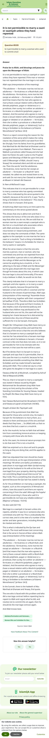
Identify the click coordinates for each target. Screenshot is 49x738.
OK (5, 734)
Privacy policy (24, 717)
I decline (16, 734)
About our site (12, 713)
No (30, 647)
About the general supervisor (31, 713)
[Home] (7, 19)
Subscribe (40, 679)
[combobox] (20, 10)
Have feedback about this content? (24, 632)
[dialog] (23, 728)
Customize (41, 734)
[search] (45, 10)
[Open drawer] (46, 4)
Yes (19, 647)
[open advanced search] (38, 10)
